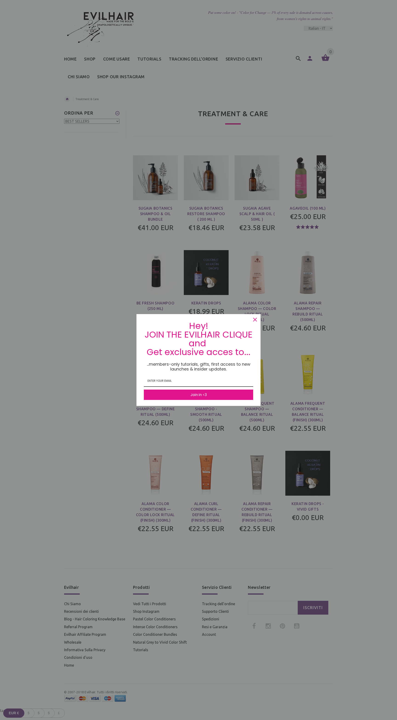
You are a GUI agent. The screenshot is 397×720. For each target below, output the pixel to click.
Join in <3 (198, 394)
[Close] (255, 319)
